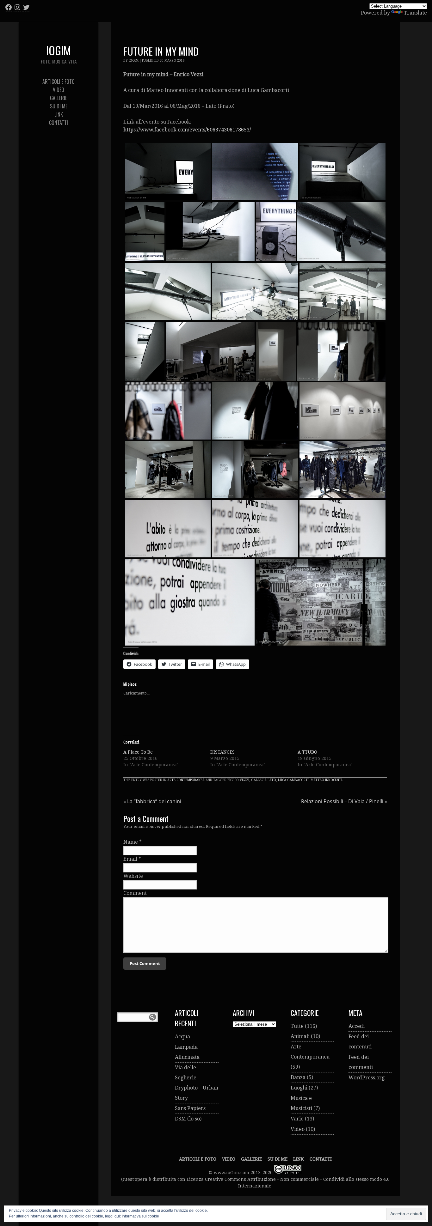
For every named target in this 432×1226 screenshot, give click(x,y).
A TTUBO (307, 752)
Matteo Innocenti (326, 780)
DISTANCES (222, 752)
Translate (415, 13)
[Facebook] (8, 7)
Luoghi (299, 1088)
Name (130, 842)
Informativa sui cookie (140, 1216)
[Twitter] (26, 7)
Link (298, 1159)
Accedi (357, 1026)
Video (298, 1129)
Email (130, 859)
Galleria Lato (263, 780)
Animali (300, 1036)
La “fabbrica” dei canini (152, 801)
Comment (135, 893)
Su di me (277, 1159)
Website (133, 876)
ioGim (134, 60)
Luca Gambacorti (293, 780)
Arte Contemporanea (186, 780)
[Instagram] (17, 7)
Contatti (321, 1159)
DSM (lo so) (188, 1119)
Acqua (182, 1037)
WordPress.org (367, 1078)
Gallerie (251, 1159)
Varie (297, 1119)
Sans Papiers (190, 1108)
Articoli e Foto (197, 1159)
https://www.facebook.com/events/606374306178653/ (187, 130)
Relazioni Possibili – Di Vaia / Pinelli (344, 801)
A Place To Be (138, 752)
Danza (298, 1077)
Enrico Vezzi (238, 780)
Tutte (297, 1026)
